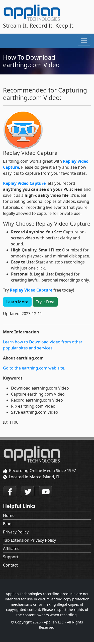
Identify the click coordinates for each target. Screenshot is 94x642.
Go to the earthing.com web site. (34, 368)
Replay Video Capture (24, 183)
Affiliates (11, 548)
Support (11, 557)
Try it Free (45, 302)
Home (9, 515)
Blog (7, 523)
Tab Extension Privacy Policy (29, 540)
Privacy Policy (16, 532)
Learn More (17, 302)
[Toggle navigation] (84, 41)
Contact (10, 565)
